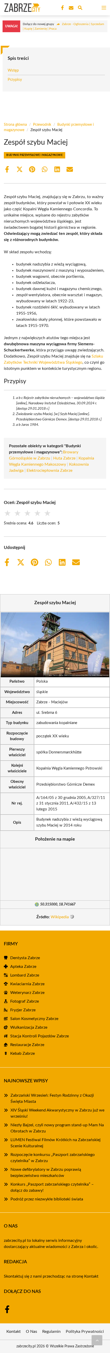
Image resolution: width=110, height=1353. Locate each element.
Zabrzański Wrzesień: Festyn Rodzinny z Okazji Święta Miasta (52, 1098)
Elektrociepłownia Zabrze (49, 470)
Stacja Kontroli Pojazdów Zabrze (39, 1036)
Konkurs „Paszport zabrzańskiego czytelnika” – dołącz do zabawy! (52, 1187)
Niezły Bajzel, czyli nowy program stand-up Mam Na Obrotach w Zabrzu (57, 1128)
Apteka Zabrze (23, 967)
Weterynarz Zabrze (27, 993)
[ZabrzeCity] (21, 7)
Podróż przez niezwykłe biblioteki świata (46, 1199)
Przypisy (15, 80)
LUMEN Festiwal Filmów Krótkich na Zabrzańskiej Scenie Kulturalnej (55, 1143)
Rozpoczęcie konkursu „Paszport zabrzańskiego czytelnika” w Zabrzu (52, 1158)
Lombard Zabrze (24, 975)
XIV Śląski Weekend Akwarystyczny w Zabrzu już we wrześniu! (57, 1113)
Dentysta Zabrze (25, 958)
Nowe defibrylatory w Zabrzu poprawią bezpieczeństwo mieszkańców (45, 1172)
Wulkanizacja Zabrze (28, 1027)
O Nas (31, 1331)
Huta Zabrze (64, 458)
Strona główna (15, 125)
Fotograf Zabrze (24, 1001)
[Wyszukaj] (80, 8)
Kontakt (91, 1276)
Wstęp (13, 70)
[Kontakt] (70, 8)
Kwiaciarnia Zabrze (27, 984)
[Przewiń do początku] (97, 1340)
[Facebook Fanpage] (62, 8)
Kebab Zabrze (22, 1053)
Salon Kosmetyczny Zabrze (34, 1019)
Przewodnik (42, 125)
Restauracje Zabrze (27, 1045)
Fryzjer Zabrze (23, 1010)
